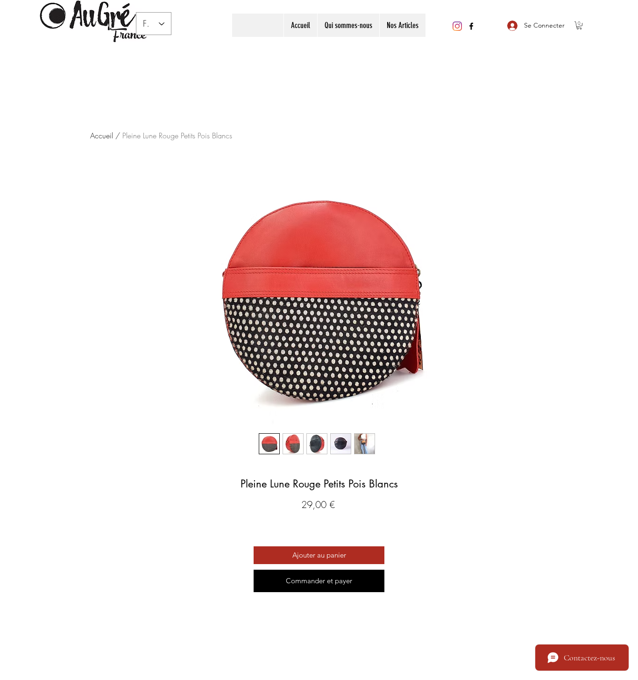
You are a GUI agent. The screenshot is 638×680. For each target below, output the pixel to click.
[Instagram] (457, 26)
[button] (402, 25)
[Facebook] (471, 26)
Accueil (101, 135)
